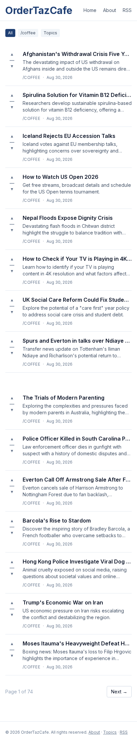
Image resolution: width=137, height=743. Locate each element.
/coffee (28, 32)
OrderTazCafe (38, 10)
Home (89, 10)
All (10, 32)
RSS (127, 10)
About (109, 10)
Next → (119, 691)
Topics (50, 32)
